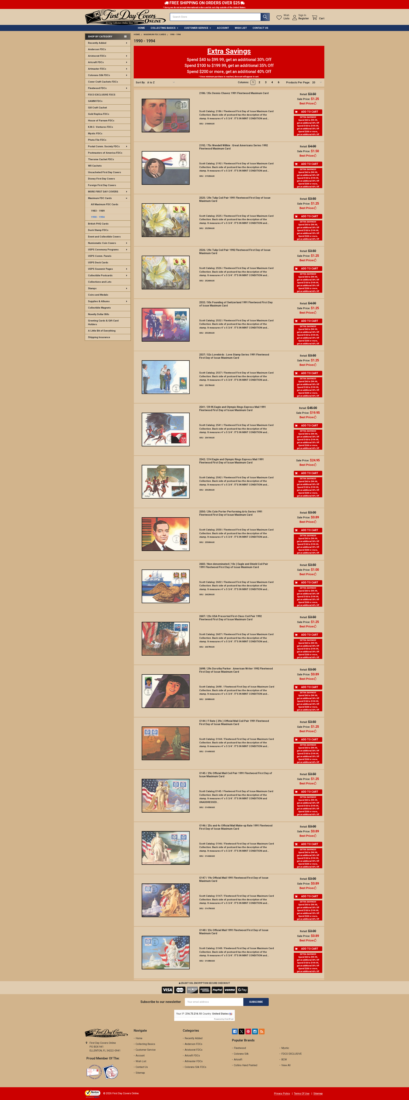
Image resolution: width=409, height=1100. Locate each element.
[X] (241, 1031)
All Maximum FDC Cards (104, 204)
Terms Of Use (301, 1093)
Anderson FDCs (97, 49)
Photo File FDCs (97, 139)
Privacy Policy (282, 1093)
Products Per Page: (298, 82)
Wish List (241, 28)
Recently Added (97, 43)
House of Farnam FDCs (101, 120)
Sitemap (140, 1072)
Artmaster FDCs (97, 68)
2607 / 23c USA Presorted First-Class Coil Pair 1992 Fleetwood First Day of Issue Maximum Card (230, 618)
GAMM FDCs (95, 101)
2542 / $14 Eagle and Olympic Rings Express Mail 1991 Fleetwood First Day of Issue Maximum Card (231, 461)
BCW (284, 1059)
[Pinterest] (248, 1031)
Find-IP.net (229, 1019)
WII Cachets (95, 165)
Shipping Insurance (99, 337)
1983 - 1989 (98, 210)
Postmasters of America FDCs (105, 152)
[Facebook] (235, 1031)
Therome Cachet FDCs (101, 159)
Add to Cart (309, 111)
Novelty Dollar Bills (98, 314)
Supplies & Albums (99, 301)
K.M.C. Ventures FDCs (100, 127)
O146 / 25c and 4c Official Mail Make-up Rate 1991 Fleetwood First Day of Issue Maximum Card (235, 827)
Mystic (285, 1048)
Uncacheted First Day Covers (104, 172)
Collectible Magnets (99, 307)
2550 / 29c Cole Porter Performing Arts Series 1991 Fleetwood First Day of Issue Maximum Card (230, 513)
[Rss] (262, 1031)
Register (303, 18)
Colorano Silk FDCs (99, 75)
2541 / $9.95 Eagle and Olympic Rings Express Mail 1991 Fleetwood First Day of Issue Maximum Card (232, 408)
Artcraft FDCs (96, 62)
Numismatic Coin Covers (102, 243)
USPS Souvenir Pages (100, 268)
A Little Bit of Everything (102, 330)
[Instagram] (255, 1031)
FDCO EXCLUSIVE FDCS (101, 94)
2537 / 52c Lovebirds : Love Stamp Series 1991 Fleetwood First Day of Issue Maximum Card (234, 356)
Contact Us (260, 28)
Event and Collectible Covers (104, 236)
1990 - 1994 (98, 217)
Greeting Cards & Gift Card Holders (103, 322)
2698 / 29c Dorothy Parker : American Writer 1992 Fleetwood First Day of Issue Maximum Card (236, 670)
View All (285, 1065)
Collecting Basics (163, 28)
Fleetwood (240, 1048)
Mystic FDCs (95, 133)
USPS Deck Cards (98, 262)
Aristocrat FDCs (97, 55)
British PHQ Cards (98, 223)
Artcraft (238, 1059)
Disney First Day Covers (101, 178)
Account (223, 28)
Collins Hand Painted (245, 1065)
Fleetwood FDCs (97, 88)
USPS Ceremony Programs (103, 249)
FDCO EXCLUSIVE (291, 1053)
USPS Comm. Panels (99, 256)
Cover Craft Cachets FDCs (103, 81)
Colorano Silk (241, 1053)
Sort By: (140, 82)
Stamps (92, 288)
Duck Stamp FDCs (98, 230)
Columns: (243, 82)
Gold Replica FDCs (98, 114)
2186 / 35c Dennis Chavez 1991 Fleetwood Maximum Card (234, 93)
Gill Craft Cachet (97, 107)
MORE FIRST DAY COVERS (103, 191)
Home (141, 28)
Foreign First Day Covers (102, 185)
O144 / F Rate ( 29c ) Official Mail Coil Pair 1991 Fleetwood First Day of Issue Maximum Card (234, 722)
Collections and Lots (99, 281)
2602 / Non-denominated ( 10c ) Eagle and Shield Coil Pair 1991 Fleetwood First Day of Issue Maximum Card (233, 565)
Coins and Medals (98, 294)
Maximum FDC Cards (100, 198)
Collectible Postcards (100, 275)
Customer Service (196, 28)
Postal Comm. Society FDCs (104, 146)
